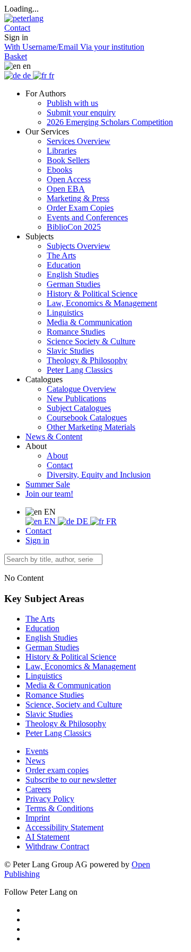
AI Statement (47, 836)
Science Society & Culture (91, 341)
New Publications (76, 398)
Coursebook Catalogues (87, 417)
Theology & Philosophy (87, 360)
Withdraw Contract (57, 846)
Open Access (69, 179)
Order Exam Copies (80, 207)
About (57, 455)
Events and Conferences (87, 217)
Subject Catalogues (79, 407)
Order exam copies (57, 770)
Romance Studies (76, 331)
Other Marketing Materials (91, 427)
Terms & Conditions (59, 808)
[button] (17, 27)
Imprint (37, 817)
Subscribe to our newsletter (70, 779)
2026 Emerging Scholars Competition (110, 122)
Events (36, 751)
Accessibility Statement (64, 827)
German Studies (73, 284)
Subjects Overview (78, 245)
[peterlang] (24, 18)
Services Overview (78, 141)
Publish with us (72, 102)
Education (64, 265)
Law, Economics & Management (102, 303)
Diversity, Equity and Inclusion (99, 474)
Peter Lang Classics (79, 369)
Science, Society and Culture (73, 704)
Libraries (61, 150)
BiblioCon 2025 (74, 226)
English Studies (73, 274)
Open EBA (66, 188)
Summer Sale (47, 484)
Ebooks (59, 169)
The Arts (61, 255)
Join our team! (49, 493)
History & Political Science (92, 293)
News (35, 760)
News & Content (53, 436)
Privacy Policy (49, 798)
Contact (60, 465)
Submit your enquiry (81, 112)
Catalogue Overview (81, 388)
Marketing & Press (78, 198)
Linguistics (65, 312)
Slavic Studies (70, 350)
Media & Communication (89, 322)
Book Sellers (68, 160)
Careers (38, 789)
